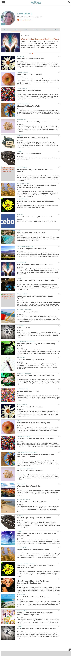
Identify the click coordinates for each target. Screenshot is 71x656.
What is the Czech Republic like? (29, 486)
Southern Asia (21, 594)
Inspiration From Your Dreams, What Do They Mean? (36, 628)
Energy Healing (21, 262)
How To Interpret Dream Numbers (29, 153)
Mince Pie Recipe (23, 328)
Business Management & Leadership (27, 563)
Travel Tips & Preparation (24, 309)
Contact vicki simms (25, 20)
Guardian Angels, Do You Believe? (29, 407)
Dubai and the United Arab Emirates (30, 58)
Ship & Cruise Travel (23, 183)
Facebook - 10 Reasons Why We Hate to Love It (34, 217)
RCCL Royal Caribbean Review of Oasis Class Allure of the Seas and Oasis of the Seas (36, 186)
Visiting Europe (21, 484)
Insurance (20, 135)
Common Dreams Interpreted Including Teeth (33, 423)
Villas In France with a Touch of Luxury (31, 233)
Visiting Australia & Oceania (25, 246)
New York (20, 515)
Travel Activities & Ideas (24, 373)
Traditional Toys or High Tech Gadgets (31, 359)
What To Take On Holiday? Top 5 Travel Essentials (35, 201)
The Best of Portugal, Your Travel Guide (31, 502)
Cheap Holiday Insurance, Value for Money (32, 138)
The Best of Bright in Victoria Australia (31, 249)
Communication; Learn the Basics (29, 74)
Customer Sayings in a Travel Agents (30, 470)
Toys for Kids (21, 357)
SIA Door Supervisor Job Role (28, 391)
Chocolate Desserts (23, 103)
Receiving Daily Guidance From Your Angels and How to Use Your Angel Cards (35, 614)
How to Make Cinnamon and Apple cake (31, 122)
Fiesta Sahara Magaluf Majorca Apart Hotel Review (35, 280)
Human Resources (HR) (23, 436)
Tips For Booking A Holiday (27, 312)
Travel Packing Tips (22, 198)
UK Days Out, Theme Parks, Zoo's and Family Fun (35, 375)
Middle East (20, 56)
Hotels (19, 278)
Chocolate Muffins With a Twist (28, 106)
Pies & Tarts (20, 325)
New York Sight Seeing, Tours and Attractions (34, 518)
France (19, 230)
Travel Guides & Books (23, 499)
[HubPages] (35, 2)
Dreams (19, 151)
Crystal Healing (21, 547)
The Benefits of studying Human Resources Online (35, 438)
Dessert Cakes (21, 119)
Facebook (20, 214)
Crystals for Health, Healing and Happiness (33, 549)
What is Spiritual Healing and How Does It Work (40, 39)
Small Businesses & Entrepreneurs (27, 452)
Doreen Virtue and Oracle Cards (29, 90)
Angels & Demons (22, 88)
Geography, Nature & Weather (25, 341)
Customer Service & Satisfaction (26, 468)
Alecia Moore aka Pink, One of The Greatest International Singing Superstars (33, 582)
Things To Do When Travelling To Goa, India (33, 597)
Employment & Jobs (22, 72)
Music (18, 579)
